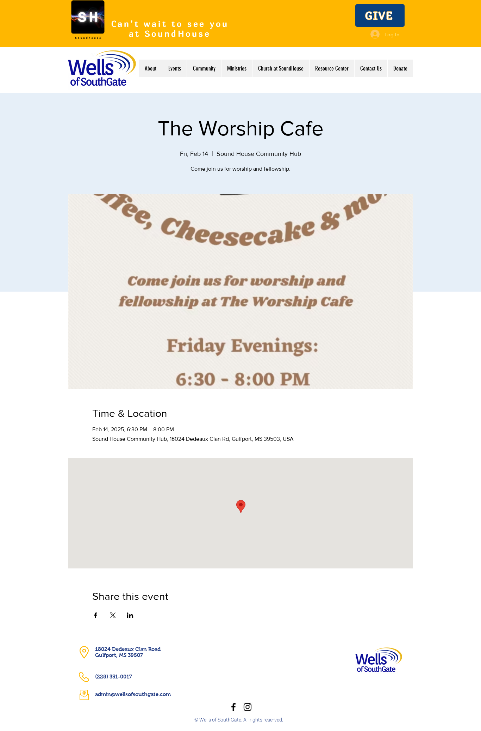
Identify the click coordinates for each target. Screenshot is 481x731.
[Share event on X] (113, 615)
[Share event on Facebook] (95, 615)
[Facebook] (233, 707)
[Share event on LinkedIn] (130, 615)
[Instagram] (247, 707)
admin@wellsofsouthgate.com (133, 694)
